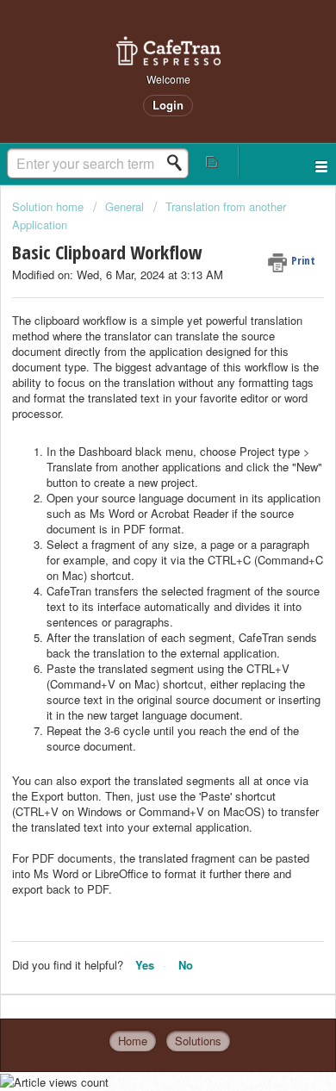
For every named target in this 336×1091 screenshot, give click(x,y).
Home (132, 1040)
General (124, 206)
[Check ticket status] (212, 162)
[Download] (136, 537)
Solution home (49, 206)
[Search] (179, 162)
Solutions (198, 1040)
